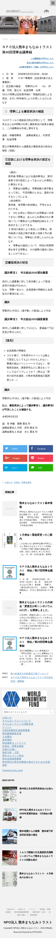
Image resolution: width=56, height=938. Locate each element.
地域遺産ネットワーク (14, 743)
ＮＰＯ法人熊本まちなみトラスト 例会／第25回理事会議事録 (36, 642)
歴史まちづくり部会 (13, 755)
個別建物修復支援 (11, 733)
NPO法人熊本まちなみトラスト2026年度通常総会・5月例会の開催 (35, 813)
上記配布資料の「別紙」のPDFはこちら (36, 67)
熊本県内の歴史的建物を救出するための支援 (26, 762)
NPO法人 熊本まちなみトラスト (28, 922)
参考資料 (7, 740)
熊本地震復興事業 (11, 759)
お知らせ (9, 482)
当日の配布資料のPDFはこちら (40, 63)
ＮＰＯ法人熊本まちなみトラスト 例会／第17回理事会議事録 (36, 570)
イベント (7, 727)
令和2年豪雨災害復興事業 (16, 730)
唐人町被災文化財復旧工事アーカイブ (29, 673)
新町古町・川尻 (10, 752)
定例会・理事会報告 (22, 482)
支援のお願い (9, 749)
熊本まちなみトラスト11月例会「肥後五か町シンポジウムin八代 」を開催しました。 (36, 606)
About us (10, 909)
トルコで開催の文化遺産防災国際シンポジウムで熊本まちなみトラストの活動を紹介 (36, 856)
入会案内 (7, 736)
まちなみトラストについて (16, 721)
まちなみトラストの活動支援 (17, 724)
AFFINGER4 (37, 932)
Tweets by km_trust (12, 770)
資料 (4, 765)
